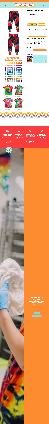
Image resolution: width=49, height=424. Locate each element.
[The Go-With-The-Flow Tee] (30, 59)
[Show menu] (3, 5)
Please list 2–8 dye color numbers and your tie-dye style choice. (36, 33)
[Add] (45, 61)
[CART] (46, 5)
